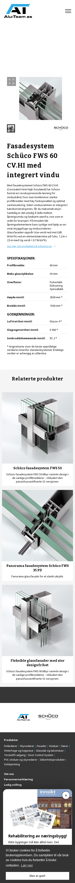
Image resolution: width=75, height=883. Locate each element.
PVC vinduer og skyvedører (20, 759)
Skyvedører (27, 746)
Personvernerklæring (18, 779)
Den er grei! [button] (37, 875)
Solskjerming (12, 764)
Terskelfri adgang (15, 755)
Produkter (11, 740)
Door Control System (40, 755)
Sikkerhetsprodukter (52, 759)
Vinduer (54, 746)
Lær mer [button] (27, 865)
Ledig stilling (13, 785)
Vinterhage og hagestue (18, 750)
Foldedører (10, 746)
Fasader (41, 746)
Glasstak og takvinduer (50, 750)
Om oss (9, 774)
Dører (64, 746)
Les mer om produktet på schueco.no (29, 246)
